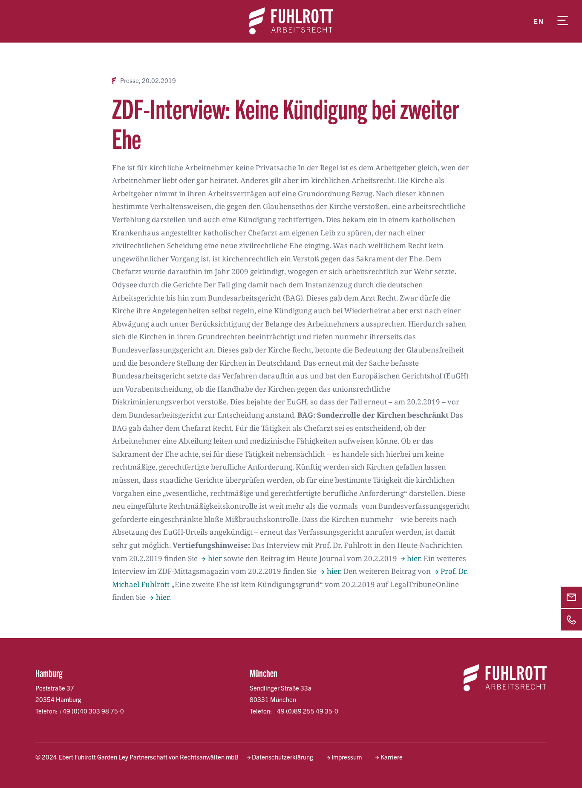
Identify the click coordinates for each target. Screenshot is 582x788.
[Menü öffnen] (563, 21)
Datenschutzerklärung (282, 757)
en (539, 21)
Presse (129, 80)
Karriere (391, 757)
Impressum (346, 757)
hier (215, 558)
